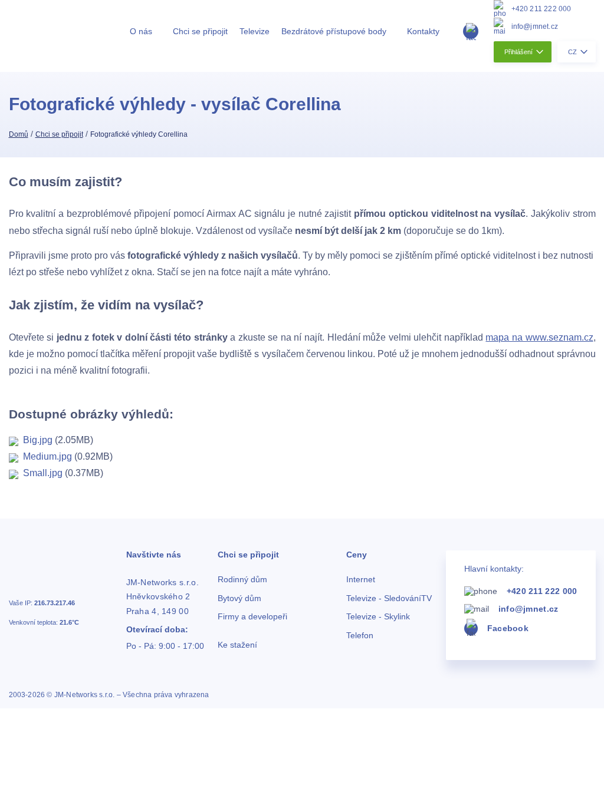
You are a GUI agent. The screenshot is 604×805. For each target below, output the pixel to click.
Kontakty (423, 31)
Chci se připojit (200, 31)
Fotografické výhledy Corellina (139, 134)
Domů (18, 134)
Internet (360, 579)
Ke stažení (237, 645)
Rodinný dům (242, 579)
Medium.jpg (45, 456)
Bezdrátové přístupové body (333, 31)
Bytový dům (239, 598)
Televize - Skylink (378, 616)
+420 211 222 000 (541, 9)
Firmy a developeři (252, 616)
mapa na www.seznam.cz (539, 337)
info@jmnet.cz (535, 26)
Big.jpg (35, 440)
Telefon (359, 635)
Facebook (507, 628)
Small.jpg (40, 473)
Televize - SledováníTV (389, 598)
